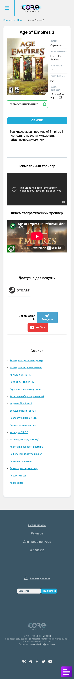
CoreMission (31, 8)
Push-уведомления (40, 578)
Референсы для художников (26, 454)
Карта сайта (16, 482)
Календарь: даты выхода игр (26, 360)
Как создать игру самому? (24, 439)
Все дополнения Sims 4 (23, 410)
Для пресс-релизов (37, 541)
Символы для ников (21, 461)
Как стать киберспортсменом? (27, 396)
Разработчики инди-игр (23, 418)
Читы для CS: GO (19, 432)
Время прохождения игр (24, 468)
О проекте (37, 550)
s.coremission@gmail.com (42, 644)
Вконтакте (24, 661)
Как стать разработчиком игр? (27, 446)
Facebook (37, 661)
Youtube (50, 661)
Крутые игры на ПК (20, 374)
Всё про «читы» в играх (23, 425)
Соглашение (37, 525)
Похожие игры (18, 475)
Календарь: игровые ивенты (26, 367)
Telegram (30, 661)
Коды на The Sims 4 (21, 403)
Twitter (43, 661)
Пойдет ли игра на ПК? (22, 382)
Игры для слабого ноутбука (25, 389)
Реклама (37, 533)
